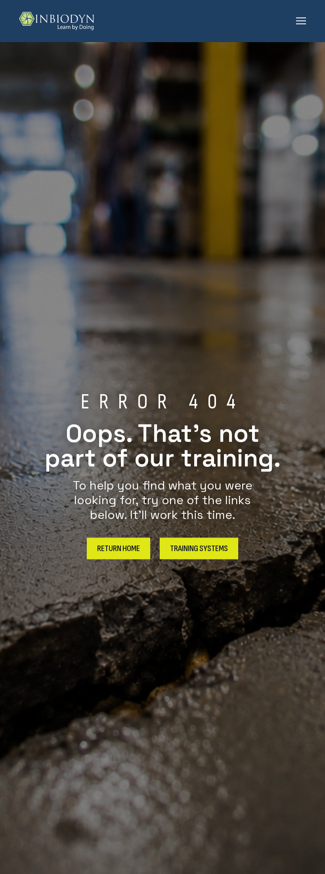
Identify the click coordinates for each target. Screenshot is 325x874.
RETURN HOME (118, 548)
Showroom (164, 255)
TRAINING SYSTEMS (199, 548)
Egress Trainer (164, 115)
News (164, 239)
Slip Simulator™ (164, 99)
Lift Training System (164, 131)
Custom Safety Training (164, 147)
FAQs (164, 162)
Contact (164, 224)
